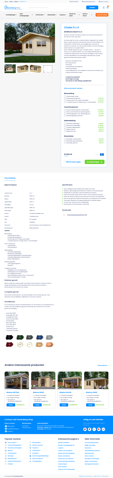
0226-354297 (11, 426)
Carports (62, 15)
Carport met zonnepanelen (66, 469)
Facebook (10, 431)
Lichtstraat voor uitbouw (65, 458)
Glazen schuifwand (64, 456)
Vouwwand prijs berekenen (66, 461)
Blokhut (16, 1)
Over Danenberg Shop (91, 442)
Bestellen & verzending (92, 458)
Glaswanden (51, 15)
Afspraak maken (102, 15)
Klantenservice (89, 453)
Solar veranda (62, 466)
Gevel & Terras (85, 15)
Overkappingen (10, 15)
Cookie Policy (96, 476)
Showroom (88, 448)
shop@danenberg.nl (13, 429)
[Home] (13, 7)
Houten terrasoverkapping (66, 453)
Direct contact (89, 456)
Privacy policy (105, 476)
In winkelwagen (93, 162)
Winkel (11, 1)
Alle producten (102, 365)
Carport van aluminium (65, 450)
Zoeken (92, 7)
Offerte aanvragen (73, 162)
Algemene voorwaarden (85, 476)
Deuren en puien (72, 15)
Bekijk (11, 405)
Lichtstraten (39, 15)
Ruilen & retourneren (91, 461)
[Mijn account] (104, 8)
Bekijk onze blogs (90, 445)
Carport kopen (62, 464)
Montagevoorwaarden (92, 464)
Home (6, 1)
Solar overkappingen (24, 15)
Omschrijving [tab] (10, 178)
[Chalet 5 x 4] (41, 43)
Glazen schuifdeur (63, 442)
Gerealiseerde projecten (92, 450)
